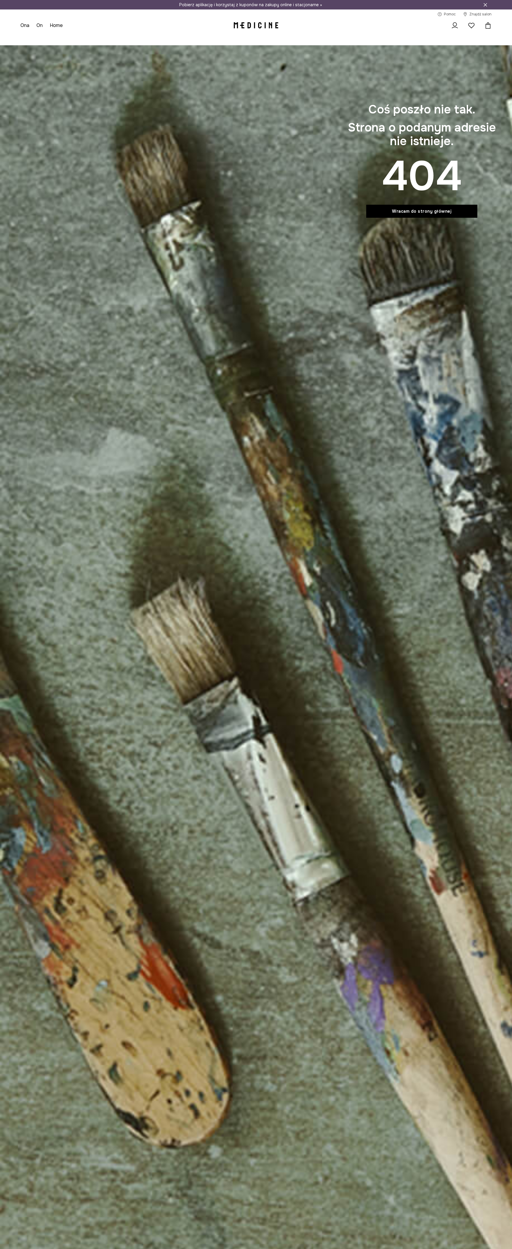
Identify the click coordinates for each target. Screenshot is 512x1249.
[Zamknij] (485, 4)
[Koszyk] (486, 25)
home (56, 25)
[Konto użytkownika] (454, 25)
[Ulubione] (471, 25)
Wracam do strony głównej (422, 211)
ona (24, 25)
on (39, 25)
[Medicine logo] (256, 25)
